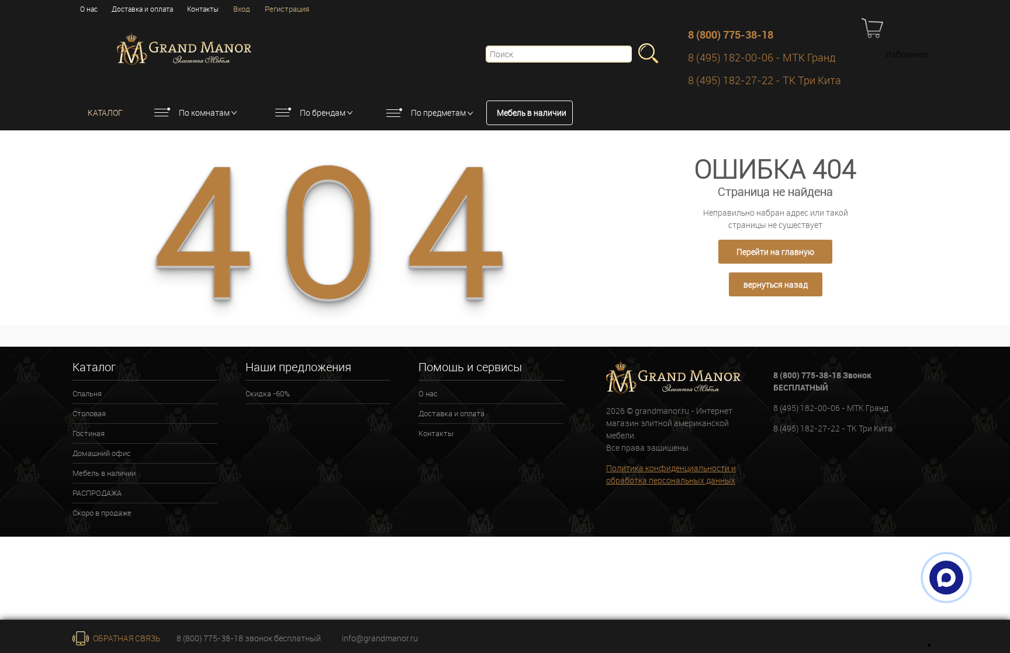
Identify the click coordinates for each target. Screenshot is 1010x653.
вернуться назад (775, 284)
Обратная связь (126, 638)
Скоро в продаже (102, 512)
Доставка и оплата (142, 8)
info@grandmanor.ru (380, 638)
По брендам (322, 112)
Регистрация (287, 9)
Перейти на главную (775, 251)
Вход (241, 9)
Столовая (89, 413)
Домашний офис (101, 453)
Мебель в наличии (531, 112)
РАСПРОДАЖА (97, 493)
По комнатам (204, 112)
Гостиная (88, 433)
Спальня (87, 393)
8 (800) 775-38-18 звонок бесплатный (249, 638)
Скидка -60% (267, 393)
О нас (89, 8)
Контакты (203, 8)
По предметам (438, 112)
